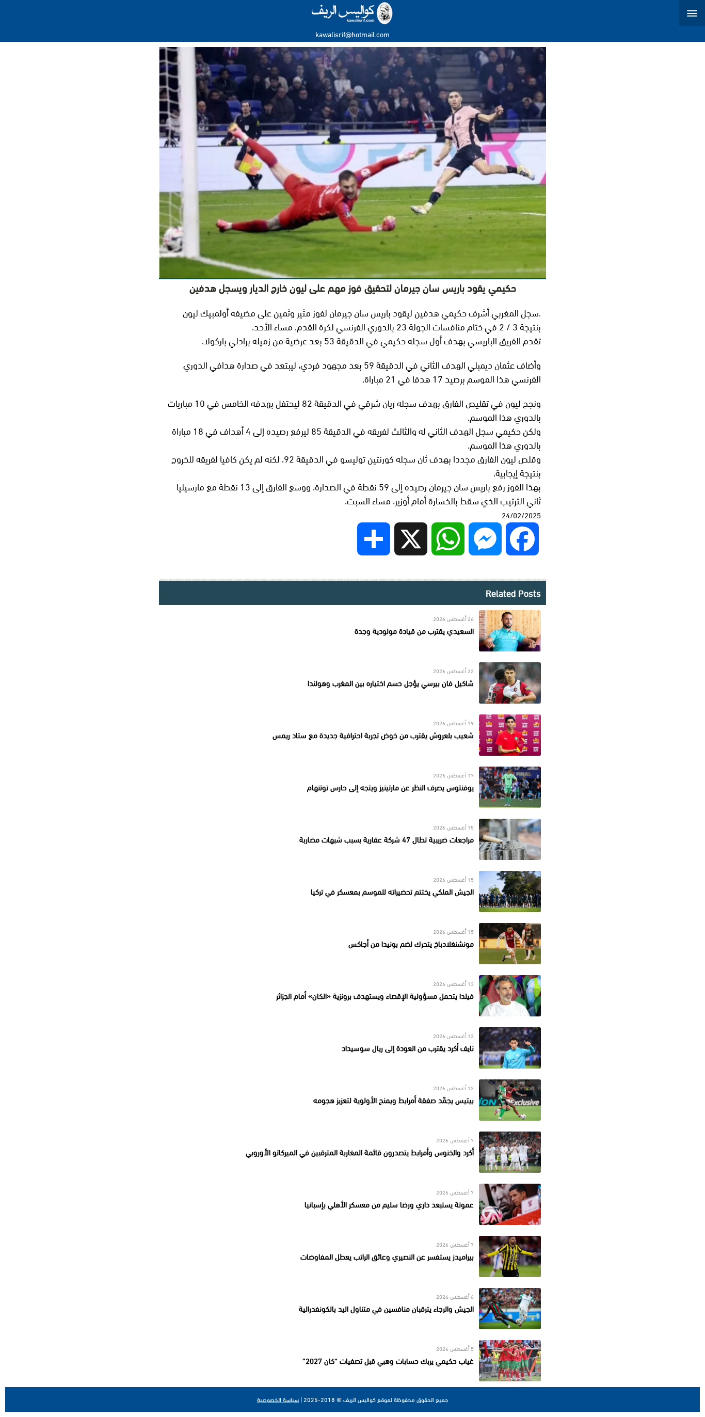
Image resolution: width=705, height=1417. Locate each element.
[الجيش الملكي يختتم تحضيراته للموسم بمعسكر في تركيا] (352, 891)
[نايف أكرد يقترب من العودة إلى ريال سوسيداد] (352, 1048)
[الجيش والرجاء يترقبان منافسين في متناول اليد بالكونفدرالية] (352, 1308)
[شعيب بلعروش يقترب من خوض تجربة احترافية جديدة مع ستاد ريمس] (352, 735)
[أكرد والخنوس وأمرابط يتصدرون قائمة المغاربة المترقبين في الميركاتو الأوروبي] (352, 1152)
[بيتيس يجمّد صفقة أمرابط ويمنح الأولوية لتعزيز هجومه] (352, 1100)
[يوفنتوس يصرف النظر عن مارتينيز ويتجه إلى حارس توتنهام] (352, 787)
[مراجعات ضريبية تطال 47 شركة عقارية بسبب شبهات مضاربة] (352, 839)
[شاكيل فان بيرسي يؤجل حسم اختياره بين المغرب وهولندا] (352, 683)
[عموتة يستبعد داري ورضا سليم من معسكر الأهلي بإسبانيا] (352, 1204)
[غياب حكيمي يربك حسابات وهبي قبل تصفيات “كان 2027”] (352, 1361)
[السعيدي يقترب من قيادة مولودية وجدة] (352, 631)
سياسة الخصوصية (278, 1399)
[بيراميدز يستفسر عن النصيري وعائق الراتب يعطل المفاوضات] (352, 1256)
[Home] (352, 13)
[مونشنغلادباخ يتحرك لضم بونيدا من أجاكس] (352, 943)
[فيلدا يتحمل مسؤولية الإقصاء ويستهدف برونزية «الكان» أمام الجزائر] (352, 996)
